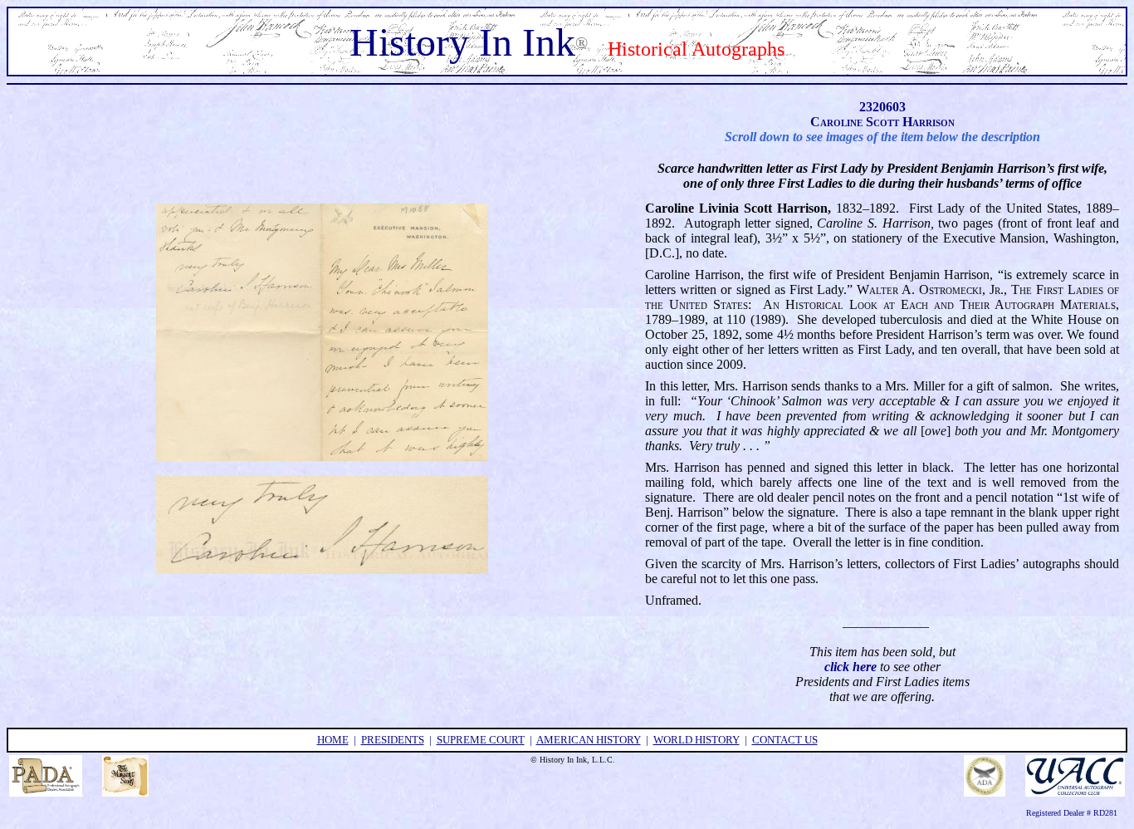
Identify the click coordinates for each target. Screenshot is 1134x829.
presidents (392, 739)
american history (588, 739)
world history (696, 739)
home (333, 739)
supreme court (481, 739)
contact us (785, 739)
